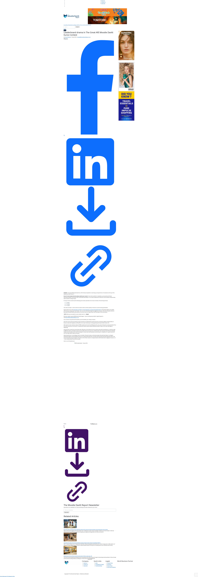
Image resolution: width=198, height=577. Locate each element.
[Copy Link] (90, 264)
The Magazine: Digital (99, 564)
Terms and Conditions (111, 567)
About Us (103, 0)
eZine (96, 563)
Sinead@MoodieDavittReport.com (84, 37)
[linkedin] (90, 160)
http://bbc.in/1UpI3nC (77, 309)
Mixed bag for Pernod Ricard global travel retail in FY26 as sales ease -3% (78, 556)
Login (65, 29)
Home (65, 25)
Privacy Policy (109, 565)
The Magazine (9, 576)
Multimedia (89, 25)
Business (72, 25)
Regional (76, 25)
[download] (90, 212)
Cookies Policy (110, 563)
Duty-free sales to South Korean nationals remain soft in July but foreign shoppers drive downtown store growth (86, 529)
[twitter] (64, 135)
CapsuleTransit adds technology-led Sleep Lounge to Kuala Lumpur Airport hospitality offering (82, 542)
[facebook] (90, 87)
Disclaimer (109, 564)
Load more (90, 559)
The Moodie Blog (98, 565)
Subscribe (103, 3)
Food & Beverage (3, 576)
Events (85, 25)
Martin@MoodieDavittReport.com (72, 317)
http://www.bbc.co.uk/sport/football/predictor (92, 309)
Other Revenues (81, 25)
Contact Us (103, 2)
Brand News (68, 25)
